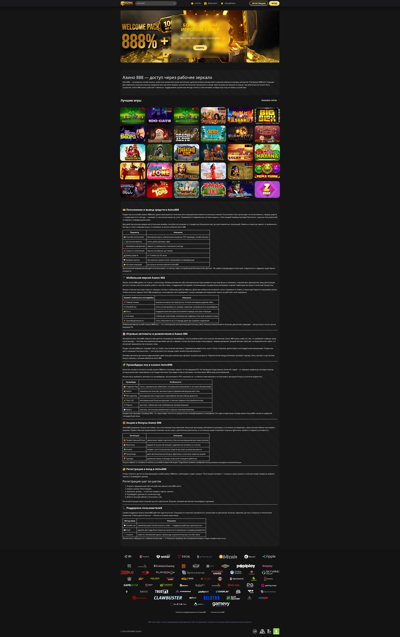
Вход (274, 3)
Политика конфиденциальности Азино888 (191, 612)
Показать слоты (269, 100)
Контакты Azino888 (217, 612)
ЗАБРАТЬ (200, 48)
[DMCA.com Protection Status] (276, 631)
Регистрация (259, 3)
